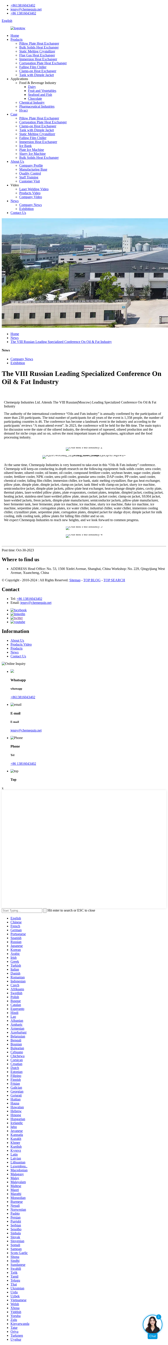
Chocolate (35, 98)
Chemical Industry (32, 102)
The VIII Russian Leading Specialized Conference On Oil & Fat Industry (61, 342)
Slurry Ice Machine (32, 153)
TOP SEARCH (114, 580)
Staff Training (28, 177)
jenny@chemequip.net (26, 9)
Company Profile (31, 165)
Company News (30, 205)
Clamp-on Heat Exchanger (37, 71)
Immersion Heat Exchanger (38, 59)
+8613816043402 (22, 5)
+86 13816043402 (23, 13)
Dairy (32, 87)
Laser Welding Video (34, 189)
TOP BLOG (92, 580)
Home (14, 35)
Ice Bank (25, 146)
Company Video (30, 197)
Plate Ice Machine (31, 150)
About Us (17, 161)
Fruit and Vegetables (42, 91)
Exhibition (26, 209)
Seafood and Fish (40, 94)
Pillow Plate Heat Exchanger (39, 43)
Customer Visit (29, 181)
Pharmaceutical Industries (36, 106)
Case (13, 114)
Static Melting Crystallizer (37, 51)
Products (16, 39)
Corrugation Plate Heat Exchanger (43, 63)
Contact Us (18, 213)
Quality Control (30, 173)
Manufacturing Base (33, 169)
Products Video (29, 193)
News (14, 201)
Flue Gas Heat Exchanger (37, 55)
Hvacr (23, 110)
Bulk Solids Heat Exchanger (39, 47)
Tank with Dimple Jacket (36, 75)
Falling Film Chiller (32, 67)
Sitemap (74, 580)
